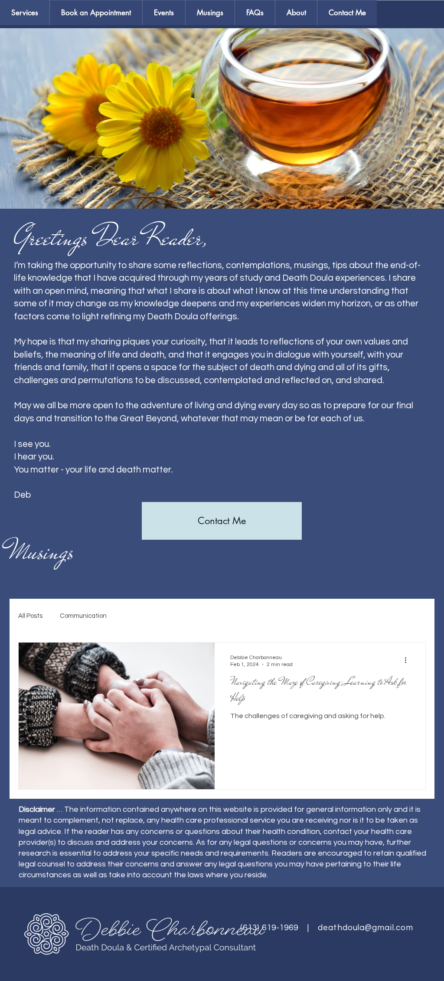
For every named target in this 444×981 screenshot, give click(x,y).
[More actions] (408, 660)
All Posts (30, 616)
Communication (83, 616)
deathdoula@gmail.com (365, 927)
